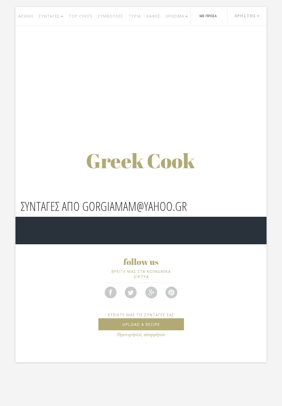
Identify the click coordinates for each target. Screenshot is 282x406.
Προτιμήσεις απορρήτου (141, 334)
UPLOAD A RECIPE (141, 324)
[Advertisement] (141, 81)
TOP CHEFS (80, 16)
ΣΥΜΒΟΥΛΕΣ (110, 16)
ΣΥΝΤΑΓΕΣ (49, 16)
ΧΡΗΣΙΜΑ (175, 16)
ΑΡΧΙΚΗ (25, 16)
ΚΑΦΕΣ (153, 16)
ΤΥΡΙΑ (135, 16)
